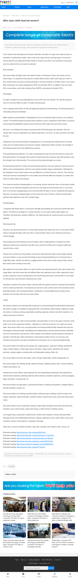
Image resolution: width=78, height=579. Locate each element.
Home (4, 7)
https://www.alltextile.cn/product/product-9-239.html (35, 438)
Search (51, 568)
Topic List (23, 560)
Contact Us (58, 560)
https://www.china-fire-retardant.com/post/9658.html (35, 444)
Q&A (68, 7)
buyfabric (35, 563)
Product (17, 7)
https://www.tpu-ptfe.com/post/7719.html (31, 447)
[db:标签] (11, 466)
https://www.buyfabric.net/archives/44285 (21, 456)
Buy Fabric (6, 15)
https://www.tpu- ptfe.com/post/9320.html (31, 432)
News (29, 7)
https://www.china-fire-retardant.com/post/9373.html (34, 441)
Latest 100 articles (47, 560)
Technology (57, 7)
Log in (63, 2)
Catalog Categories (34, 560)
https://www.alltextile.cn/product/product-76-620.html (35, 435)
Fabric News (15, 15)
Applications (45, 7)
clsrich (10, 27)
